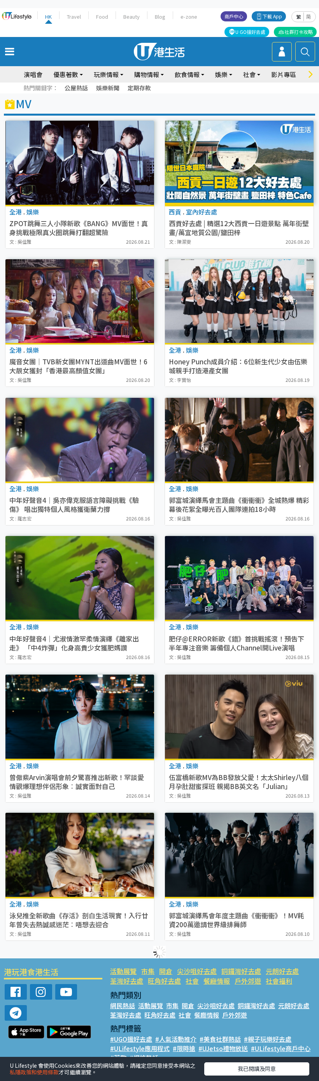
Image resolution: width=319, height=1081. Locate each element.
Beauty (131, 16)
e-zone (189, 16)
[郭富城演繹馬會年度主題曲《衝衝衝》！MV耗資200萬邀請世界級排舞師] (239, 854)
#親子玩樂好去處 (267, 1039)
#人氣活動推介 (175, 1039)
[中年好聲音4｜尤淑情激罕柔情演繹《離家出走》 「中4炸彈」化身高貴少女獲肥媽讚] (79, 578)
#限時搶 (184, 1048)
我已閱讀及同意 (257, 1068)
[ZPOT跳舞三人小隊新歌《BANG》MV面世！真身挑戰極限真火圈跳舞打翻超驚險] (79, 162)
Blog (160, 16)
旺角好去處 (164, 981)
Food (102, 16)
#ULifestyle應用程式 (140, 1048)
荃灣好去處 (126, 981)
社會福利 (279, 981)
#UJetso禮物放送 (223, 1048)
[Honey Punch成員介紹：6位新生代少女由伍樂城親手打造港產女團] (239, 301)
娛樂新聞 (107, 88)
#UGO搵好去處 (131, 1039)
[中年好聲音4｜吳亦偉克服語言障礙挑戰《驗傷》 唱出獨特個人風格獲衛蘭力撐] (79, 440)
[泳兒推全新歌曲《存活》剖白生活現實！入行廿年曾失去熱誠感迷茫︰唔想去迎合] (79, 854)
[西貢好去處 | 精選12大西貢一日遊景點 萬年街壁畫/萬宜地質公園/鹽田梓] (239, 162)
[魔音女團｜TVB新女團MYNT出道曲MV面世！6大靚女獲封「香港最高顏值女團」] (79, 301)
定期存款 (139, 88)
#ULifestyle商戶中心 (280, 1048)
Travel (74, 16)
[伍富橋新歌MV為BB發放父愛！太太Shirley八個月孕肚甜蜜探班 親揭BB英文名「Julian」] (239, 716)
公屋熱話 (76, 88)
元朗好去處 (282, 971)
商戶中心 (233, 16)
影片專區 (283, 74)
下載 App (272, 16)
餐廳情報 (216, 981)
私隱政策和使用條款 (34, 1072)
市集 (147, 971)
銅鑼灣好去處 (241, 971)
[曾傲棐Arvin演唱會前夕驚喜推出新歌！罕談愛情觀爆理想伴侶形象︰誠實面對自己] (79, 716)
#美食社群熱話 (220, 1039)
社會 (192, 981)
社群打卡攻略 (299, 31)
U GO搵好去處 (250, 31)
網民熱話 (122, 1005)
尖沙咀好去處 (197, 971)
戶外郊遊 (248, 981)
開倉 (165, 971)
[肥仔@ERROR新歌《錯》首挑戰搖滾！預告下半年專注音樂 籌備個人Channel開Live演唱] (239, 578)
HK (48, 16)
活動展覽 (123, 971)
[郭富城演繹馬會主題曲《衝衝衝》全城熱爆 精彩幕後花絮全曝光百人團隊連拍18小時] (239, 440)
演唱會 (33, 74)
